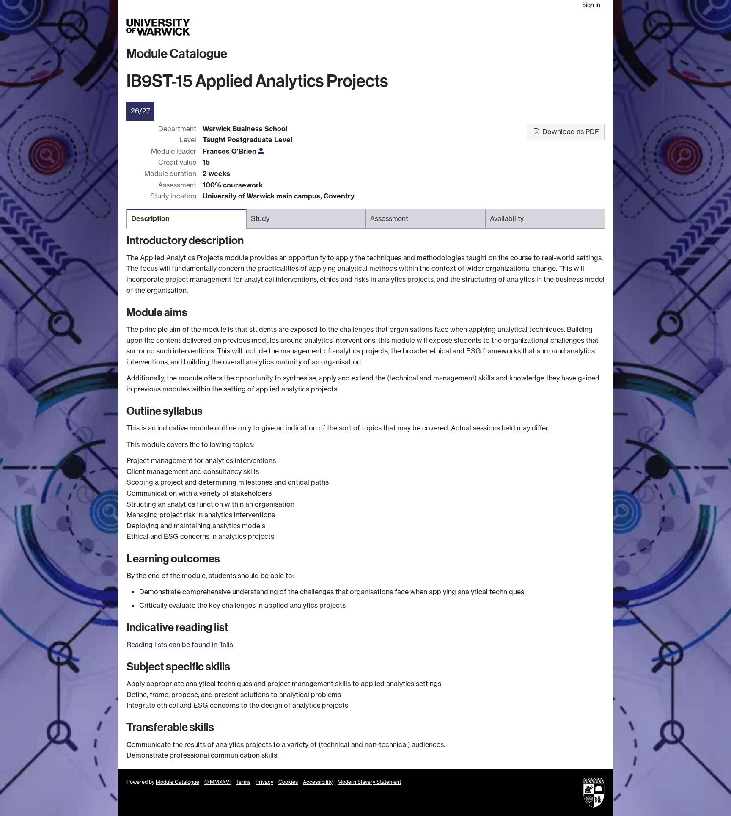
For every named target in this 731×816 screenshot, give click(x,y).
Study (435, 27)
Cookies (288, 782)
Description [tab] (150, 218)
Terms (243, 782)
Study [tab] (260, 218)
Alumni (527, 27)
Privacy (264, 782)
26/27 (140, 111)
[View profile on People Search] (261, 151)
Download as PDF (570, 131)
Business (497, 27)
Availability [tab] (507, 218)
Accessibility (318, 782)
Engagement (584, 27)
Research (464, 27)
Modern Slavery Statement (369, 782)
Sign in (591, 4)
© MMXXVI (217, 782)
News (550, 27)
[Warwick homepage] (158, 27)
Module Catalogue (176, 53)
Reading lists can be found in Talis (179, 644)
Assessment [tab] (389, 218)
